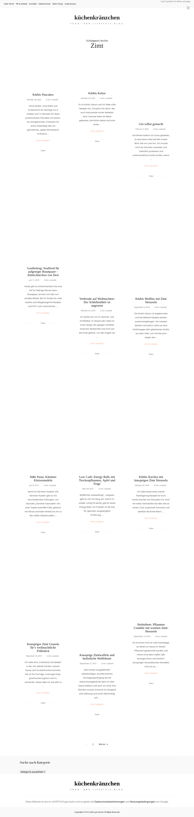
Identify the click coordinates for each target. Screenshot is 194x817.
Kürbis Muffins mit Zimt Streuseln (151, 300)
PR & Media (21, 3)
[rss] (3, 347)
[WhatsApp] (46, 157)
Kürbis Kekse (97, 93)
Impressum (70, 3)
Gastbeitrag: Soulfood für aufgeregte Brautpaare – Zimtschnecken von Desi (43, 271)
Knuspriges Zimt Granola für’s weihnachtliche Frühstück (43, 647)
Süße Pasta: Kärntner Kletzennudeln (43, 478)
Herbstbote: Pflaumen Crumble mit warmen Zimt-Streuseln (151, 628)
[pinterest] (3, 336)
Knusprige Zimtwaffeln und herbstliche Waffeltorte (97, 656)
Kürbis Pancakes (43, 94)
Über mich (9, 3)
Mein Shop (57, 3)
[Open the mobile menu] (188, 8)
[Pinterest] (39, 157)
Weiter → (103, 744)
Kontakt (33, 3)
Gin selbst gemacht (151, 124)
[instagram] (3, 341)
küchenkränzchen (97, 17)
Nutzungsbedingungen (142, 801)
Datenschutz (44, 3)
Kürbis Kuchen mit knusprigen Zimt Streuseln (151, 478)
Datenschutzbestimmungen (110, 801)
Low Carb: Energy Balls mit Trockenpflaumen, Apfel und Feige (97, 480)
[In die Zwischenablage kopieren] (50, 157)
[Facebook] (35, 157)
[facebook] (3, 330)
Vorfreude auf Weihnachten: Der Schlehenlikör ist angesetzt (97, 302)
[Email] (43, 157)
